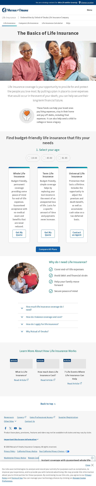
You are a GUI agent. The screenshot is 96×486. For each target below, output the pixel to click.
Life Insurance (9, 23)
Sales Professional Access (41, 417)
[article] (19, 205)
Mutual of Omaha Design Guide (15, 416)
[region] (48, 473)
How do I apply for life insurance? (42, 324)
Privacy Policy (9, 451)
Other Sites (9, 421)
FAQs (68, 23)
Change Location (87, 2)
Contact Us (30, 421)
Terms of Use (17, 478)
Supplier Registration (68, 417)
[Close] (90, 464)
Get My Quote (19, 233)
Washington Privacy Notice (15, 458)
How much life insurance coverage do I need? (45, 308)
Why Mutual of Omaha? (37, 331)
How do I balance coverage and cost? (44, 316)
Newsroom (9, 417)
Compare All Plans (48, 249)
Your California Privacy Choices (52, 451)
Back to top (46, 403)
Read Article (20, 380)
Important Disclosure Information (20, 439)
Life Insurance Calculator (52, 23)
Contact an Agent (76, 233)
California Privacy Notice (27, 451)
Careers (20, 417)
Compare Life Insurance (28, 23)
